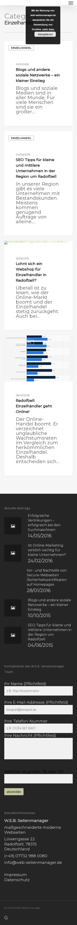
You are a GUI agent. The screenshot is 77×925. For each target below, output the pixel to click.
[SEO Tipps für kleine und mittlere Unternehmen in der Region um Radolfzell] (38, 183)
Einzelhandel (21, 47)
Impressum (15, 874)
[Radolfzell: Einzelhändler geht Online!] (38, 405)
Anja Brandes (21, 120)
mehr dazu (48, 29)
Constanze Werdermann (28, 230)
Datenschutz (17, 879)
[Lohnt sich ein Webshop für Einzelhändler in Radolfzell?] (38, 285)
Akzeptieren (45, 34)
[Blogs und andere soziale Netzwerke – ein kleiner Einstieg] (38, 83)
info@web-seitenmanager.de (33, 862)
